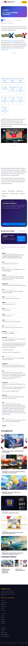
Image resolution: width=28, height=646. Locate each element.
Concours (3, 623)
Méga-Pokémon (5, 193)
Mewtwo (9, 40)
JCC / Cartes (3, 606)
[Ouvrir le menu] (2, 2)
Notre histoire (4, 628)
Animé (2, 608)
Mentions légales (4, 634)
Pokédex (2, 604)
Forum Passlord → (22, 231)
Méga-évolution (20, 191)
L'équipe (2, 630)
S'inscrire (24, 2)
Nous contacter (4, 632)
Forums (2, 617)
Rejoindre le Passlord (14, 224)
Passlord (2, 615)
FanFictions (3, 619)
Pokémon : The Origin (14, 193)
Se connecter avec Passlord (21, 238)
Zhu (3, 267)
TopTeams (3, 621)
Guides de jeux (4, 602)
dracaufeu (4, 191)
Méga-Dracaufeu (11, 191)
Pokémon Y (4, 196)
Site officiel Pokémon (5, 636)
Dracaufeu (14, 40)
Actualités (3, 610)
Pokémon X (22, 193)
